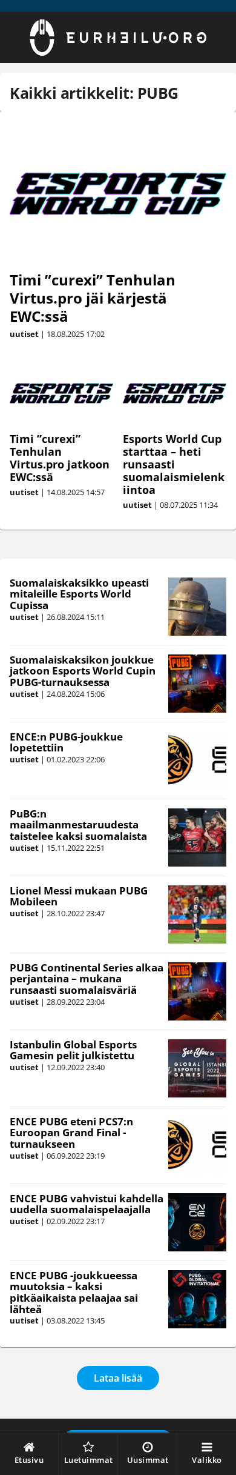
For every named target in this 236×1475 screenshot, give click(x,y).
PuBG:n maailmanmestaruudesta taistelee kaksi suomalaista (78, 825)
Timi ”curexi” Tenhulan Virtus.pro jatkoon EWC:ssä (60, 457)
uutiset (24, 333)
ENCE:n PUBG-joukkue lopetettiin (66, 742)
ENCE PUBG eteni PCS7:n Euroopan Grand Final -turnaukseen (71, 1132)
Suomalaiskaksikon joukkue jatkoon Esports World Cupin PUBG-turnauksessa (83, 671)
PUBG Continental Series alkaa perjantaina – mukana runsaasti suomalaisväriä (86, 979)
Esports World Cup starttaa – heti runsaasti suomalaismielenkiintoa (174, 464)
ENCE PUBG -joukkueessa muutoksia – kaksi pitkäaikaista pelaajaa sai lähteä (74, 1292)
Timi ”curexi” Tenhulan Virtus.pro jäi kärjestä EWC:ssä (92, 298)
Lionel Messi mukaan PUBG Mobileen (79, 896)
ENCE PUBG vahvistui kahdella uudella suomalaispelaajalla (86, 1204)
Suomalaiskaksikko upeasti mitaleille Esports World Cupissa (79, 594)
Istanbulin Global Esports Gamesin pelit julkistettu (73, 1050)
